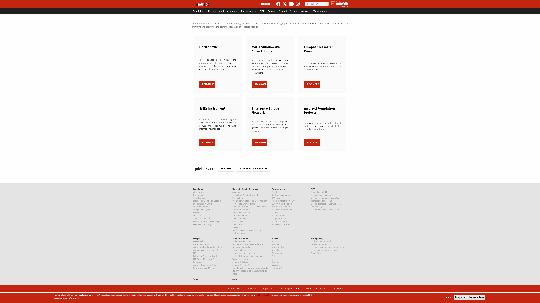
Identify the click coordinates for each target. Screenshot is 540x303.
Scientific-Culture (240, 238)
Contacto (197, 215)
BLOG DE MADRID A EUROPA (253, 168)
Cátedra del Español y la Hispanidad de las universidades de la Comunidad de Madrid (250, 271)
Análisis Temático (240, 218)
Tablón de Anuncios (202, 218)
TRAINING (226, 168)
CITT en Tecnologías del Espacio (325, 210)
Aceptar (448, 297)
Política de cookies (316, 288)
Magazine (276, 265)
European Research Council (205, 250)
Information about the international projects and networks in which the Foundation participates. (322, 126)
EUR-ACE (236, 227)
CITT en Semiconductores (322, 195)
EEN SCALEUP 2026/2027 (203, 259)
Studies (275, 213)
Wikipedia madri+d (240, 259)
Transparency (317, 238)
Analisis (275, 250)
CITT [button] (262, 11)
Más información (71, 298)
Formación (198, 213)
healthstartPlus (278, 215)
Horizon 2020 (209, 47)
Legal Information (319, 244)
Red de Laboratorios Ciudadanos (247, 256)
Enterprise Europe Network (205, 256)
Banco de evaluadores (242, 213)
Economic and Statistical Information (327, 247)
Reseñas (275, 262)
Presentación (199, 241)
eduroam (251, 288)
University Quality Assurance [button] (222, 11)
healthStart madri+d (281, 207)
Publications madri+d (202, 204)
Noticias (275, 244)
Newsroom (198, 195)
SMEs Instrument (212, 108)
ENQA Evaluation (239, 215)
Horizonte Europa (201, 244)
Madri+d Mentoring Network (284, 201)
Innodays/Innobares (281, 224)
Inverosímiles (278, 247)
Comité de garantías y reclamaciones (249, 207)
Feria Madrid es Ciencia (243, 241)
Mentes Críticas (279, 268)
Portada (275, 241)
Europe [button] (271, 11)
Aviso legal (337, 288)
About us (236, 192)
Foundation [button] (198, 11)
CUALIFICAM (237, 221)
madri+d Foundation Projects (206, 265)
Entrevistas (277, 253)
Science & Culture (240, 262)
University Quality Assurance (245, 189)
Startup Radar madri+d (282, 195)
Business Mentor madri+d (283, 210)
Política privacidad (290, 288)
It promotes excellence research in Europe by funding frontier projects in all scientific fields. (322, 66)
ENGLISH (265, 4)
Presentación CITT (319, 192)
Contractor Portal (201, 207)
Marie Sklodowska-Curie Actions (266, 49)
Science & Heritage (241, 265)
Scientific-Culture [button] (288, 11)
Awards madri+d (200, 198)
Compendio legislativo (203, 210)
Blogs (274, 256)
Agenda (275, 259)
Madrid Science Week (242, 250)
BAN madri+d (277, 198)
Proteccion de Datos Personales (325, 250)
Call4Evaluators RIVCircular (205, 268)
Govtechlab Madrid (280, 221)
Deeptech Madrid (279, 218)
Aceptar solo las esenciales (469, 297)
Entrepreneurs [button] (248, 11)
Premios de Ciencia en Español (207, 201)
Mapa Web (267, 288)
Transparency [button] (320, 11)
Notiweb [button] (305, 11)
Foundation (198, 189)
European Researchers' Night (245, 253)
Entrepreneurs (278, 189)
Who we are (198, 192)
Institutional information (322, 241)
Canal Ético (316, 253)
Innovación (198, 262)
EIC (194, 253)
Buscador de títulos (241, 210)
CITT (313, 189)
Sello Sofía (237, 224)
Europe (196, 238)
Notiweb (275, 238)
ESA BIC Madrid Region (282, 204)
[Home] (202, 4)
